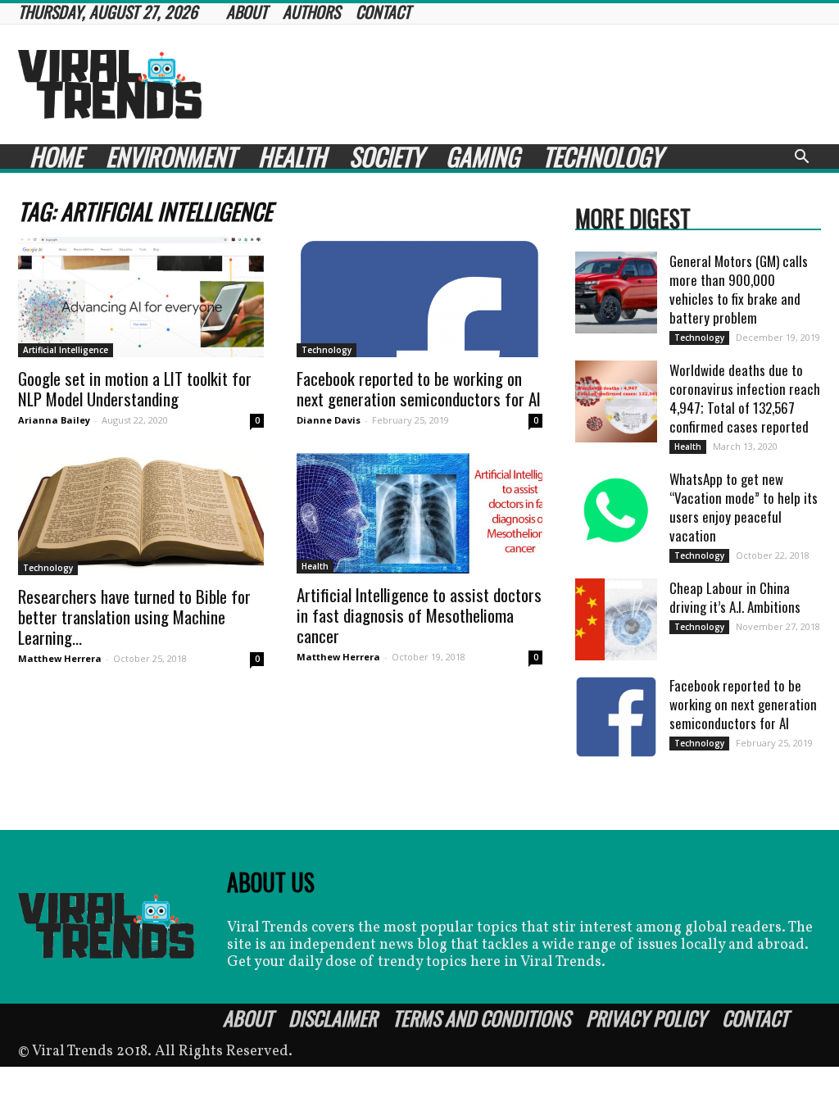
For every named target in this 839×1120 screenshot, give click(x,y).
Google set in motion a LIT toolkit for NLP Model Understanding (135, 388)
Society (386, 156)
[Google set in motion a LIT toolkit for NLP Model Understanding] (141, 297)
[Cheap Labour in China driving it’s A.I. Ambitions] (616, 619)
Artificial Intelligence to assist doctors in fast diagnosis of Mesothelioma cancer (419, 615)
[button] (801, 158)
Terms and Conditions (481, 1017)
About (248, 1017)
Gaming (482, 156)
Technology (602, 156)
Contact (755, 1017)
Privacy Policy (646, 1017)
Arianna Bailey (54, 420)
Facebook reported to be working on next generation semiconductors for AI (419, 388)
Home (56, 156)
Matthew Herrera (60, 658)
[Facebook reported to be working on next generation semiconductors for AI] (419, 297)
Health (292, 156)
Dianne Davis (329, 420)
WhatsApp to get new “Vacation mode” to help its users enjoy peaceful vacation (743, 507)
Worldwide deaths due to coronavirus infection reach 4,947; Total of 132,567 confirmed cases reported (744, 398)
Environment (170, 156)
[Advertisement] (522, 84)
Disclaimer (332, 1017)
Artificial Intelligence (65, 350)
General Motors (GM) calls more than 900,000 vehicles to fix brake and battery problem (738, 289)
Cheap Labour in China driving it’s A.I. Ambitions (734, 597)
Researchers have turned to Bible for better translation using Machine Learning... (134, 616)
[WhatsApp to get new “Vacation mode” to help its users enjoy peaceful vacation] (616, 510)
